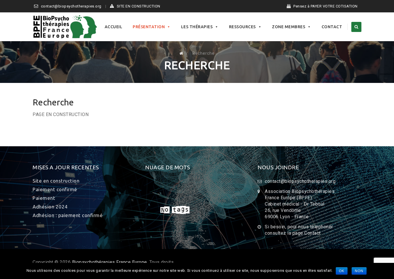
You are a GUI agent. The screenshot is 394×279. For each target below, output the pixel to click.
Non (359, 271)
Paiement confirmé (55, 189)
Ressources (242, 26)
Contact (332, 26)
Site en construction (56, 180)
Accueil (114, 26)
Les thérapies (197, 26)
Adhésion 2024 (50, 206)
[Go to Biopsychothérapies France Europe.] (181, 53)
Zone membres (288, 26)
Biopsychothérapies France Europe (109, 262)
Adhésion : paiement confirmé (68, 215)
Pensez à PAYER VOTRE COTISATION (325, 6)
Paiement (44, 198)
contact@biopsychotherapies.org (71, 6)
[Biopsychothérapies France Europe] (65, 26)
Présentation (149, 26)
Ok (341, 271)
